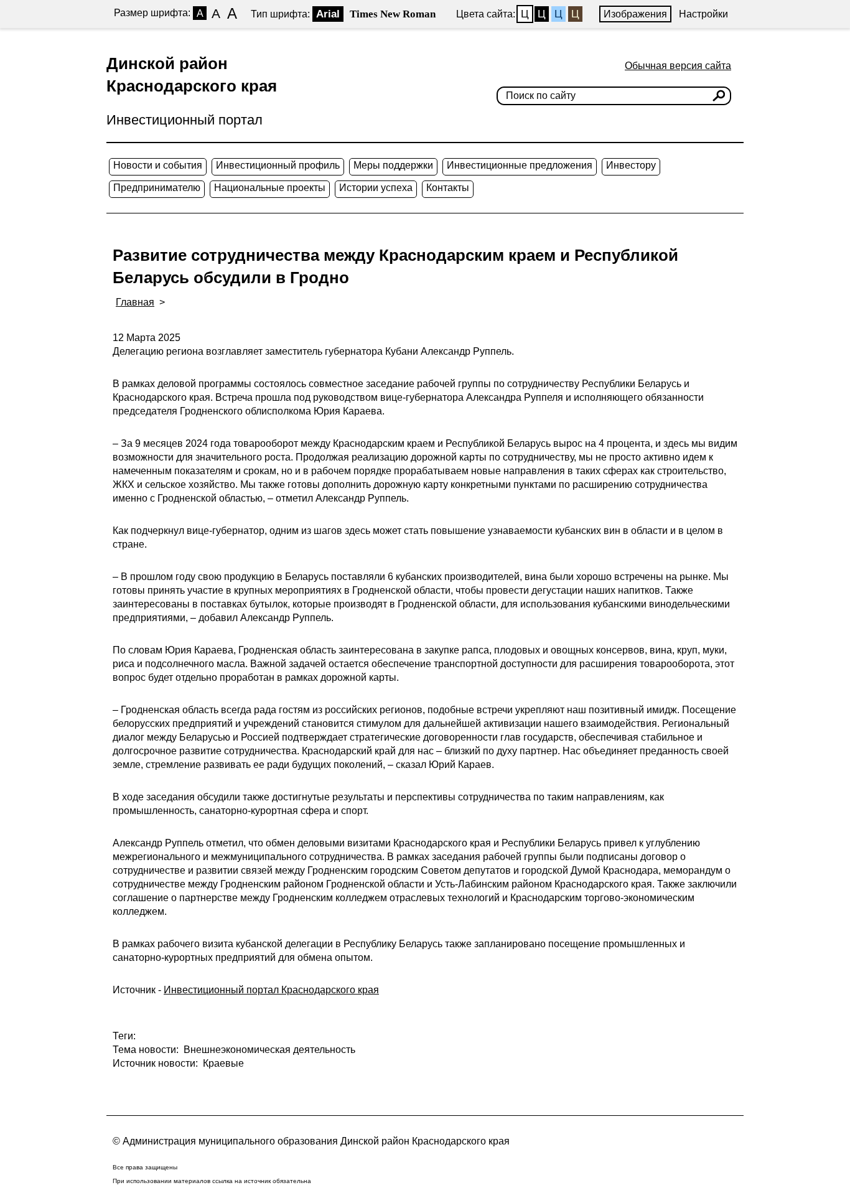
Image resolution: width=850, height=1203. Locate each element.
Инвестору (631, 165)
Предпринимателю (156, 187)
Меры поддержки (393, 165)
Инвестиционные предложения (519, 165)
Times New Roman (393, 14)
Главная (135, 302)
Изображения (635, 14)
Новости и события (157, 165)
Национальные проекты (269, 187)
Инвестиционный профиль (278, 165)
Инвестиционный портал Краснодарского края (271, 990)
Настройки (703, 14)
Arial (328, 14)
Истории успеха (376, 187)
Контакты (447, 187)
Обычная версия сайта (678, 65)
